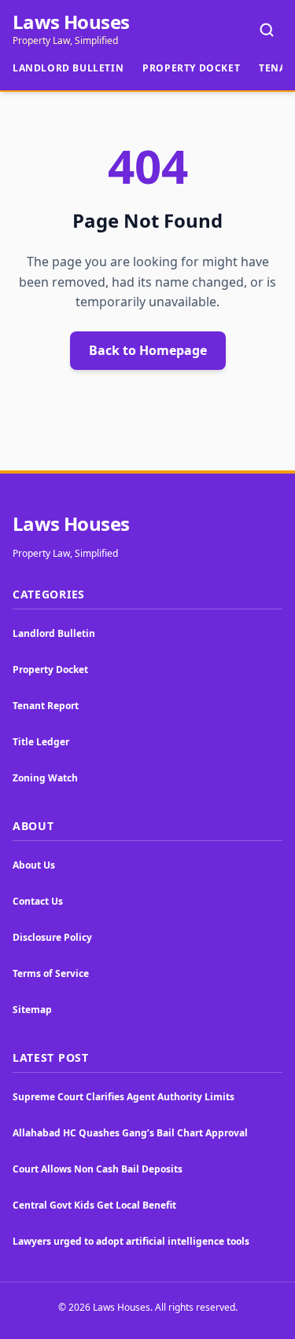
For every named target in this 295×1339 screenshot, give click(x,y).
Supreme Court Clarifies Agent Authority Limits (123, 1096)
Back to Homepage (148, 350)
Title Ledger (41, 741)
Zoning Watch (45, 778)
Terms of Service (51, 973)
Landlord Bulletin (68, 68)
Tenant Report (46, 705)
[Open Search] (266, 30)
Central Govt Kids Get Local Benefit (94, 1205)
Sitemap (32, 1009)
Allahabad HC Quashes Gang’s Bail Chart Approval (130, 1133)
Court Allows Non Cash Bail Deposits (98, 1169)
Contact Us (38, 901)
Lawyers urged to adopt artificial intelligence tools (131, 1241)
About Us (34, 865)
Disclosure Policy (52, 937)
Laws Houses (71, 22)
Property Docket (191, 68)
